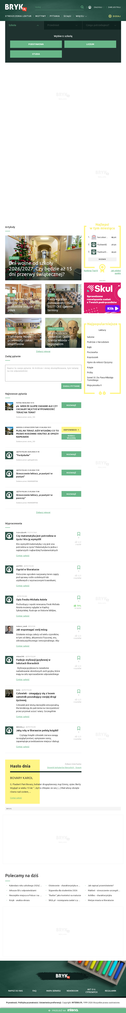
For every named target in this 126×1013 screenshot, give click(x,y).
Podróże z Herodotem (98, 342)
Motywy (40, 16)
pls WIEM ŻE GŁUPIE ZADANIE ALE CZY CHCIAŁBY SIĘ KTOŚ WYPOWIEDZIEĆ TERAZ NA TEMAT (37, 409)
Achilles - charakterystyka (100, 895)
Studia (36, 54)
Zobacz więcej (43, 351)
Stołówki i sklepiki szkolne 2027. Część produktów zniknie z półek (21, 305)
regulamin (110, 991)
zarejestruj (114, 7)
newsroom (72, 991)
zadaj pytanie (71, 386)
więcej (80, 16)
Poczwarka (92, 352)
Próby (90, 372)
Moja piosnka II (94, 385)
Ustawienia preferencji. (50, 1002)
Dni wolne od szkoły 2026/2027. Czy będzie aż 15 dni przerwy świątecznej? (40, 268)
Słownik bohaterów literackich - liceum (64, 767)
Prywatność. (12, 1002)
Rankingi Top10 (91, 271)
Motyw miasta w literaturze (101, 900)
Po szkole (14, 258)
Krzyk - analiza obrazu (19, 900)
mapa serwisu (53, 991)
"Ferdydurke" (23, 455)
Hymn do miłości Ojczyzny (99, 362)
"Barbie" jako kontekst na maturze (65, 895)
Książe (90, 367)
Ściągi (67, 16)
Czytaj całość (16, 798)
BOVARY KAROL (21, 778)
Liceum (90, 44)
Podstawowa (36, 44)
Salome (90, 337)
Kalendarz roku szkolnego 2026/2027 (25, 885)
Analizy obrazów (56, 329)
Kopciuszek (92, 357)
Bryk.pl (9, 808)
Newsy (11, 295)
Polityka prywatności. (28, 1002)
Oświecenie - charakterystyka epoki (65, 885)
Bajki (89, 347)
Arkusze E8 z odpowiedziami (22, 890)
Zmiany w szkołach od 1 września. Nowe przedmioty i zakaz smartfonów (22, 338)
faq (34, 991)
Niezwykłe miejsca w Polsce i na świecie (25, 895)
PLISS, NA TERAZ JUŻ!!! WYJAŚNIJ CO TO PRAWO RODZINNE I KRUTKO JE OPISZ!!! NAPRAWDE (37, 433)
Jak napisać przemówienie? (101, 885)
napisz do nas (15, 991)
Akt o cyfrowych (91, 990)
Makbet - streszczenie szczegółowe (104, 890)
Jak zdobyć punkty (116, 272)
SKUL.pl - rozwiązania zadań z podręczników (65, 900)
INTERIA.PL (77, 1002)
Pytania (55, 16)
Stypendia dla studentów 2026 (63, 890)
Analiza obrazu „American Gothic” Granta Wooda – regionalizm (60, 338)
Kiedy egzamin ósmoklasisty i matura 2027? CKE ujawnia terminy (62, 305)
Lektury (102, 330)
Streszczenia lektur (18, 16)
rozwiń (102, 259)
